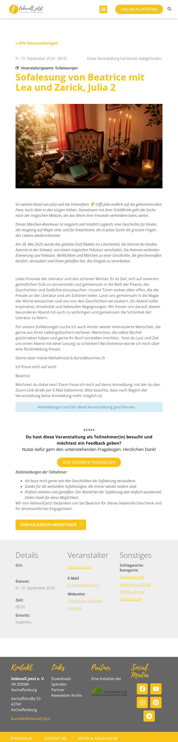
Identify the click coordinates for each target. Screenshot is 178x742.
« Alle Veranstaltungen (37, 43)
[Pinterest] (156, 702)
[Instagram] (142, 702)
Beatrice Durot (80, 567)
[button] (103, 9)
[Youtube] (156, 689)
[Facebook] (142, 689)
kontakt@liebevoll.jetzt (31, 718)
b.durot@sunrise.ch (84, 585)
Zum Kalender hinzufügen (48, 524)
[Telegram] (149, 716)
